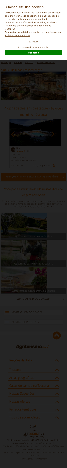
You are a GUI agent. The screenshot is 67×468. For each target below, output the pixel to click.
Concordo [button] (33, 52)
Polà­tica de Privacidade (17, 35)
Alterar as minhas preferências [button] (33, 47)
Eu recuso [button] (33, 41)
